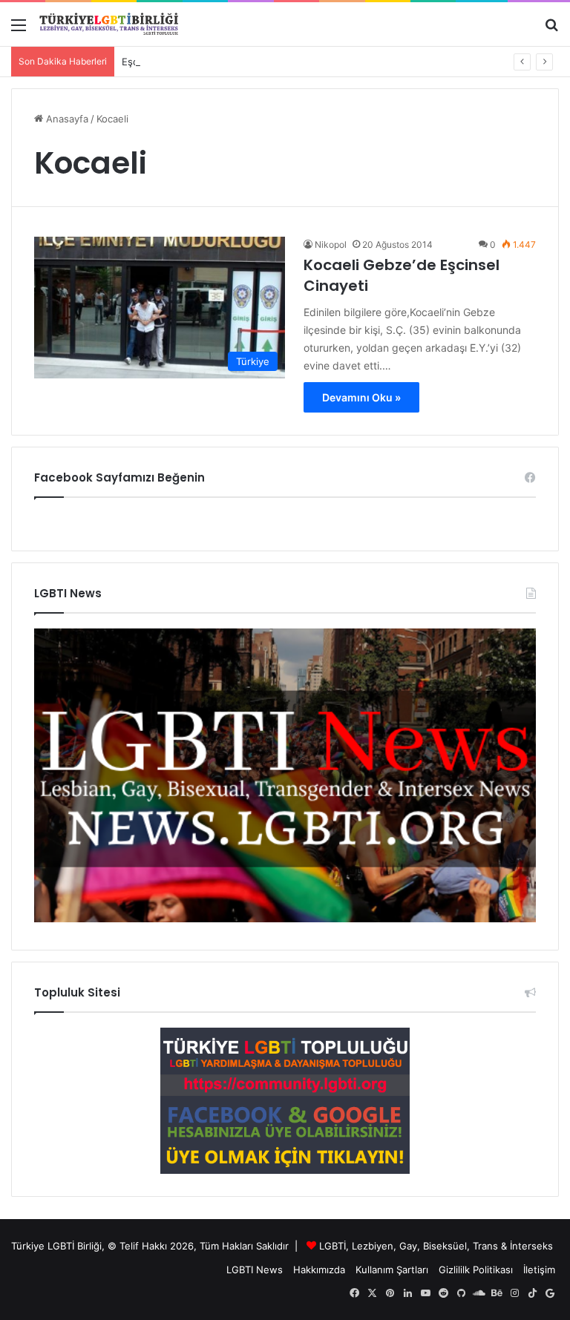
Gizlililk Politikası (476, 1269)
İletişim (539, 1269)
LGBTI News (254, 1269)
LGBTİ (332, 1246)
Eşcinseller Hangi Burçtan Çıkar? (196, 62)
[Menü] (18, 30)
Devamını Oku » (361, 397)
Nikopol (331, 244)
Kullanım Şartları (392, 1269)
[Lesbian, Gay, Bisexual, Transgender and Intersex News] (285, 919)
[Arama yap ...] (551, 30)
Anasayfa (65, 119)
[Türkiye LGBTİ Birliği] (109, 24)
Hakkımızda (319, 1269)
